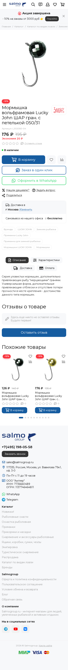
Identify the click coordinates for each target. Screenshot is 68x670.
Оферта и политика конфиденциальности (29, 579)
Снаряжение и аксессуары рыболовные (28, 537)
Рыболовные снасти (15, 516)
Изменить (25, 209)
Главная (6, 26)
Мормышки (43, 247)
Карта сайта (45, 645)
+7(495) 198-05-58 (17, 447)
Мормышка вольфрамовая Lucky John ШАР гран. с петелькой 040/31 (15, 396)
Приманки (8, 527)
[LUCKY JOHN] (59, 110)
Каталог (19, 26)
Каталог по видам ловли (41, 26)
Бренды (8, 229)
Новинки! (8, 511)
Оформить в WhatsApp (37, 181)
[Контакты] (40, 4)
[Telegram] (6, 629)
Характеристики (49, 260)
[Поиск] (33, 4)
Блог (5, 594)
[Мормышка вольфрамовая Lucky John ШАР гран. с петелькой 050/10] (50, 369)
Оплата (49, 268)
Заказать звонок (15, 454)
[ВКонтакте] (25, 629)
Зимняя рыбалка (46, 229)
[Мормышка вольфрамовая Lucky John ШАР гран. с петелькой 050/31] (34, 64)
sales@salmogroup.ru (20, 462)
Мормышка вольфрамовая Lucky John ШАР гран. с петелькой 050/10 (48, 396)
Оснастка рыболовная (16, 521)
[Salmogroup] (17, 4)
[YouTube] (16, 629)
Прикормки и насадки (16, 532)
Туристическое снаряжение (20, 552)
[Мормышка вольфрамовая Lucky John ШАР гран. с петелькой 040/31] (17, 369)
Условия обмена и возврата (20, 589)
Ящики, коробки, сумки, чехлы (21, 542)
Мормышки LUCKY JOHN (18, 247)
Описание (19, 260)
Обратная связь (12, 599)
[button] (21, 417)
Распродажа (10, 557)
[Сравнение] (61, 159)
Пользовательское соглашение (22, 584)
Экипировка (10, 547)
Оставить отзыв (34, 333)
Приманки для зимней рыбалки (22, 241)
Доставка (26, 268)
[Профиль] (47, 4)
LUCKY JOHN (25, 229)
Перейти (52, 18)
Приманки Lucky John (16, 235)
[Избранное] (51, 159)
